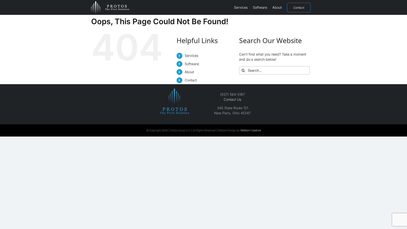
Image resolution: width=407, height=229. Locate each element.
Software (192, 64)
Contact (191, 80)
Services (191, 55)
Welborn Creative (250, 130)
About (189, 72)
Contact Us (232, 99)
